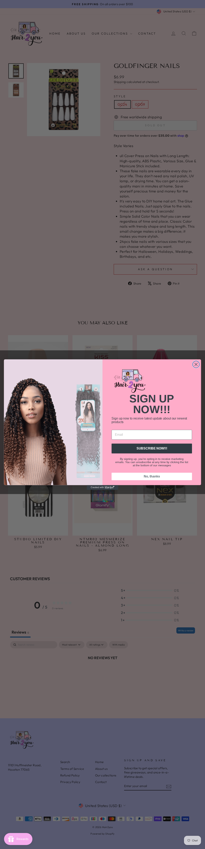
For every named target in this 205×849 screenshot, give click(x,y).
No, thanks (152, 476)
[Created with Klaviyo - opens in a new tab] (102, 487)
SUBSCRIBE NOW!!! (152, 448)
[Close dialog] (196, 364)
